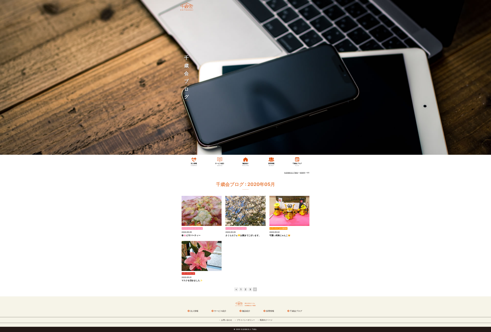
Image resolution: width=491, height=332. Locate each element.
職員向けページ (266, 320)
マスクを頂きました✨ (192, 280)
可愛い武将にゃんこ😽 (279, 235)
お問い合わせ (226, 320)
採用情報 (271, 164)
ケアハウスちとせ (188, 273)
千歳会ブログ (297, 164)
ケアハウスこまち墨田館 (278, 228)
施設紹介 (245, 164)
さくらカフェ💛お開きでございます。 (243, 235)
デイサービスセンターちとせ (192, 228)
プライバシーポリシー (246, 320)
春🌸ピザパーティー (191, 235)
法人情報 (194, 164)
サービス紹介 (219, 164)
